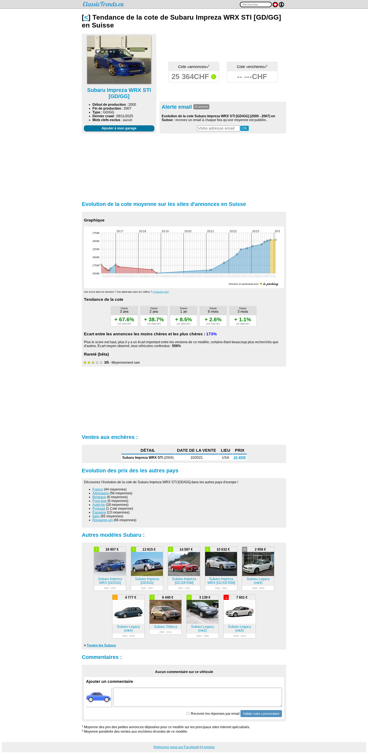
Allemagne (100, 493)
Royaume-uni (102, 520)
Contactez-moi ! (161, 292)
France (97, 489)
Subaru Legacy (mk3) (258, 581)
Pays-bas (99, 501)
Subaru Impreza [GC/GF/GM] (184, 581)
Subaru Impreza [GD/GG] (147, 581)
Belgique (99, 497)
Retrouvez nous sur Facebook (176, 747)
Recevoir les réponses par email (215, 713)
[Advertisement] (184, 167)
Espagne (99, 512)
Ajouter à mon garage (119, 128)
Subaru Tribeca (165, 626)
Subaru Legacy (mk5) (239, 628)
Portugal (98, 508)
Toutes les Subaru (101, 645)
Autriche (98, 505)
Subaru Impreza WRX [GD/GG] (110, 581)
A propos (208, 747)
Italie (96, 516)
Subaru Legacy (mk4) (128, 628)
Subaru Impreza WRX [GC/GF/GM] (221, 581)
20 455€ (240, 457)
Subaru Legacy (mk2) (202, 628)
